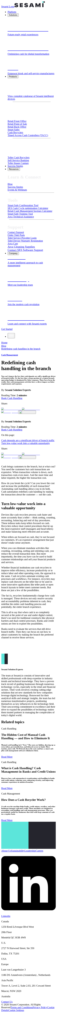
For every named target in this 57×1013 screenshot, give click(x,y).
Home (4, 342)
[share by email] (9, 412)
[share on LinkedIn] (11, 409)
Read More (7, 756)
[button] (16, 1010)
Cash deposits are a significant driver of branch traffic (27, 440)
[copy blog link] (27, 412)
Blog (3, 346)
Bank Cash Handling (11, 398)
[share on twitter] (31, 409)
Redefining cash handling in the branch (20, 348)
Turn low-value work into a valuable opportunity (25, 443)
